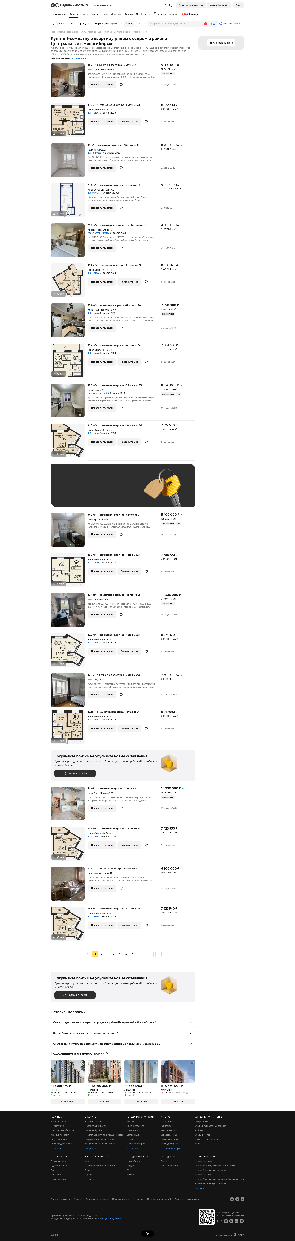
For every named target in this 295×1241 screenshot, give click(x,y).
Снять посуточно (169, 1165)
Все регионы (201, 1121)
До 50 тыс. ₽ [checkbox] (84, 489)
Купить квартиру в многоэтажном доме (215, 1165)
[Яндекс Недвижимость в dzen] (237, 1199)
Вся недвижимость (60, 1199)
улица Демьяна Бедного (100, 69)
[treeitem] (59, 14)
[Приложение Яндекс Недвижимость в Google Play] (231, 1221)
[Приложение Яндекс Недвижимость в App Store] (226, 1221)
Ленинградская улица (61, 1144)
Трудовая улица (95, 150)
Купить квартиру (203, 1161)
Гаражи (88, 1174)
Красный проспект (60, 1135)
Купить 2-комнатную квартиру (210, 1170)
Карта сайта (193, 1199)
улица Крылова (95, 519)
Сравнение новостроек (206, 1139)
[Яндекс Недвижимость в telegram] (242, 1199)
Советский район (93, 1130)
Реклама (77, 1199)
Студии (54, 1170)
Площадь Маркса (169, 1144)
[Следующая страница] (158, 954)
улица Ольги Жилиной (99, 793)
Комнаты (89, 1179)
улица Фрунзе (95, 679)
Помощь (179, 1199)
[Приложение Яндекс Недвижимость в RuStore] (242, 1221)
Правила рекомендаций (159, 1199)
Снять (164, 1161)
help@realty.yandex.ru (111, 1218)
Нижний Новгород (135, 1144)
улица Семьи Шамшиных (100, 190)
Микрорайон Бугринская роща (100, 1144)
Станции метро (202, 1135)
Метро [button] (212, 24)
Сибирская (166, 1126)
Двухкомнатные (59, 1161)
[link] (238, 5)
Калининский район (95, 1121)
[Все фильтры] (54, 24)
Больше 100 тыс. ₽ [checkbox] (67, 498)
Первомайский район (95, 1126)
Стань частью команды (97, 1199)
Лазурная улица (59, 1139)
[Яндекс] (239, 1234)
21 (150, 954)
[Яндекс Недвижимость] (69, 5)
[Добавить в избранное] (121, 84)
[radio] (101, 954)
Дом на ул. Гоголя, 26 (98, 393)
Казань (129, 1139)
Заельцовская (168, 1130)
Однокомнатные (59, 1165)
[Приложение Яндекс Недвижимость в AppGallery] (236, 1221)
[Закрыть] (243, 23)
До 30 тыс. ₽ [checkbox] (64, 489)
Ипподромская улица (98, 230)
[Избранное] (164, 5)
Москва (130, 1121)
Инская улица (57, 1126)
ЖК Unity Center (95, 193)
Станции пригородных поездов (210, 1126)
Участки (89, 1161)
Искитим (130, 1174)
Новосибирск (94, 109)
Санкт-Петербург (135, 1126)
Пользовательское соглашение (128, 1199)
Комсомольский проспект (64, 1130)
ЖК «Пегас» (93, 113)
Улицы (198, 1144)
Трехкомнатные (59, 1179)
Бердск (130, 1165)
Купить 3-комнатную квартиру (210, 1183)
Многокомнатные (59, 1174)
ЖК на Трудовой (96, 153)
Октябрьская (167, 1121)
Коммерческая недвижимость (100, 1165)
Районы (199, 1130)
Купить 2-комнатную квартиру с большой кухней (219, 1179)
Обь (128, 1170)
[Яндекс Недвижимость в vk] (232, 1199)
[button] (171, 5)
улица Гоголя (94, 390)
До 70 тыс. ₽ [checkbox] (105, 489)
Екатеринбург (133, 1135)
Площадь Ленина (169, 1139)
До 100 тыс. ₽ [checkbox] (126, 489)
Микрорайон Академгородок (99, 1139)
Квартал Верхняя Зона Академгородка (104, 1135)
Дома (87, 1170)
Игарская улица (58, 1121)
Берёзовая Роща (169, 1135)
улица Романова (96, 599)
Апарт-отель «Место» (98, 233)
